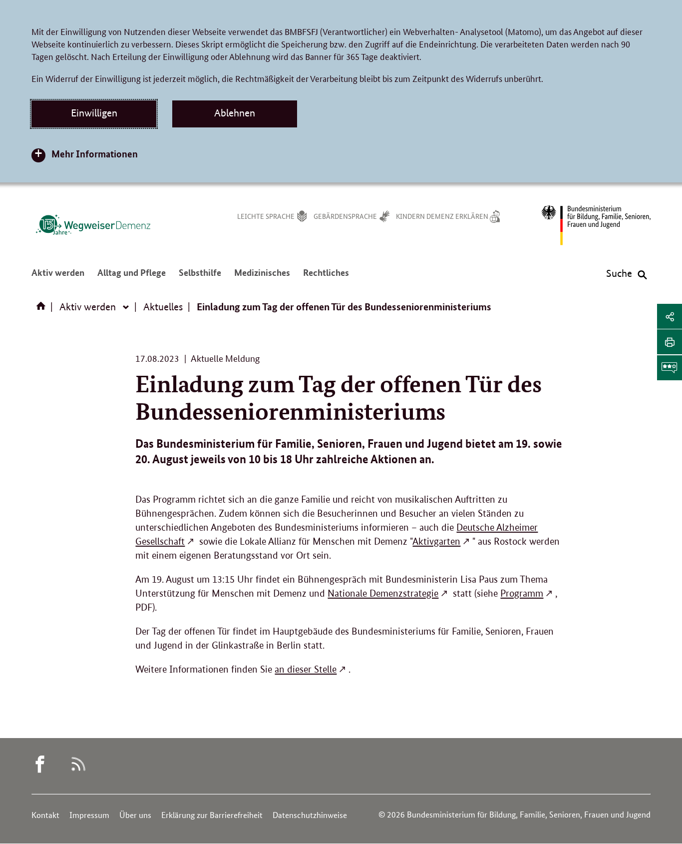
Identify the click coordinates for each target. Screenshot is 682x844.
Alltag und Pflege (131, 277)
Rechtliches (326, 277)
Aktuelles (163, 307)
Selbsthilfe (200, 277)
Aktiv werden (57, 277)
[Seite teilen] (669, 316)
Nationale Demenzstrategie (383, 593)
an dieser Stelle (306, 669)
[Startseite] (42, 309)
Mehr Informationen (94, 153)
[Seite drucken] (669, 341)
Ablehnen (234, 113)
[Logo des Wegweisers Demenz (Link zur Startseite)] (92, 224)
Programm (521, 593)
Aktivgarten (436, 541)
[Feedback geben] (669, 367)
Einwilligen (94, 113)
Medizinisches (262, 277)
